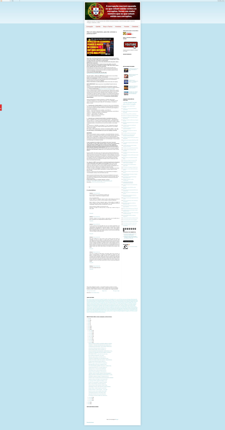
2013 (89, 329)
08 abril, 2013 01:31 (96, 224)
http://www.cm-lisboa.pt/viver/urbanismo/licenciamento (97, 73)
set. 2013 (90, 334)
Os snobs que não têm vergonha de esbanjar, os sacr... (98, 380)
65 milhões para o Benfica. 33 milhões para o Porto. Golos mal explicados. (133, 92)
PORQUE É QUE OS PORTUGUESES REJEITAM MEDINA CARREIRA (101, 377)
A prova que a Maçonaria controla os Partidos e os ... (98, 348)
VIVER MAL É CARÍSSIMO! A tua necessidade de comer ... (99, 358)
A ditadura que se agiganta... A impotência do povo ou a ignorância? (133, 81)
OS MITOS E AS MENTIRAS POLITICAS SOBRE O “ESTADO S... (100, 352)
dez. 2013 (90, 330)
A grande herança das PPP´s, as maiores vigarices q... (98, 367)
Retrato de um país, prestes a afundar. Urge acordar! (97, 391)
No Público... (89, 180)
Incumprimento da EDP (108, 180)
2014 (89, 327)
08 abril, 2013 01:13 (96, 216)
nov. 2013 (90, 331)
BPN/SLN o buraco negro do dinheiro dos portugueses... (98, 362)
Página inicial (104, 290)
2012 (89, 402)
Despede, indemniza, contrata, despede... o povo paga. (98, 389)
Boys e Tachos (107, 26)
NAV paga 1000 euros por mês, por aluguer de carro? (98, 364)
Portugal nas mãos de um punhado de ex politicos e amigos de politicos (133, 87)
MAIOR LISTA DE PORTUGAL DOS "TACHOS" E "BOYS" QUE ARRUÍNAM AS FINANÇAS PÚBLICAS (131, 237)
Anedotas (118, 26)
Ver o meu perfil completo (132, 246)
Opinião (98, 26)
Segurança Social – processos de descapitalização (97, 368)
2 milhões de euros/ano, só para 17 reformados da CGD (133, 69)
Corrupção (89, 26)
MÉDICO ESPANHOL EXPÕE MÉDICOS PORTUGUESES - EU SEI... (101, 374)
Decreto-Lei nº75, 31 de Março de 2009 (106, 88)
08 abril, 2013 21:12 (96, 252)
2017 (89, 324)
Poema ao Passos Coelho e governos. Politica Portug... (98, 385)
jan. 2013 (90, 400)
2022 (89, 318)
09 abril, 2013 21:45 (96, 266)
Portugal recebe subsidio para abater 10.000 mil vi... (97, 361)
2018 (89, 323)
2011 (89, 403)
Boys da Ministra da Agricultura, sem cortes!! (96, 355)
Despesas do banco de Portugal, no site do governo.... (98, 371)
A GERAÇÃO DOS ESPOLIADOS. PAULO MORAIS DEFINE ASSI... (100, 346)
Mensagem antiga (116, 290)
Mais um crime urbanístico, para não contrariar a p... (97, 383)
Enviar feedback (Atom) (95, 292)
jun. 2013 (90, 339)
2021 (89, 320)
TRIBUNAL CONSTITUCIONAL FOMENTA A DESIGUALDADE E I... (100, 373)
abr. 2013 (90, 342)
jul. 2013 (90, 337)
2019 (89, 321)
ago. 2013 (90, 336)
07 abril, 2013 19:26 (96, 193)
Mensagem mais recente (91, 290)
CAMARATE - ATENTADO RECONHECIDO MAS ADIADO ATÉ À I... (100, 345)
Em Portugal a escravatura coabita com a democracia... (98, 395)
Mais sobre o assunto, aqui (97, 180)
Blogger (117, 419)
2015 (89, 326)
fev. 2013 (90, 398)
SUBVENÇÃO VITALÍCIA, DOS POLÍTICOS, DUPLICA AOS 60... (100, 386)
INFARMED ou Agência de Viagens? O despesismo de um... (99, 376)
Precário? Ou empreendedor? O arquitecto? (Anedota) (98, 382)
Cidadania (135, 26)
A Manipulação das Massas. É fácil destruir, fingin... (97, 392)
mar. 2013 (90, 397)
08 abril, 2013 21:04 (96, 237)
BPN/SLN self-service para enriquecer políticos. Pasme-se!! (133, 75)
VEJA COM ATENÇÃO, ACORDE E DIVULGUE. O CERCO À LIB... (100, 365)
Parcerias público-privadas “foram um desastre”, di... (97, 349)
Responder (91, 213)
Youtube (126, 26)
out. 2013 (90, 333)
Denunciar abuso (90, 422)
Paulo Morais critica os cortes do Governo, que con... (98, 370)
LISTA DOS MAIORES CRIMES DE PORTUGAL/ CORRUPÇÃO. (130, 234)
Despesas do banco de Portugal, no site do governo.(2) (98, 379)
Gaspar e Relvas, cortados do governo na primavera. (98, 388)
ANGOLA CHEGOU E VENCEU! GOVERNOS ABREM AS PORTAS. (100, 343)
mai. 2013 (90, 340)
